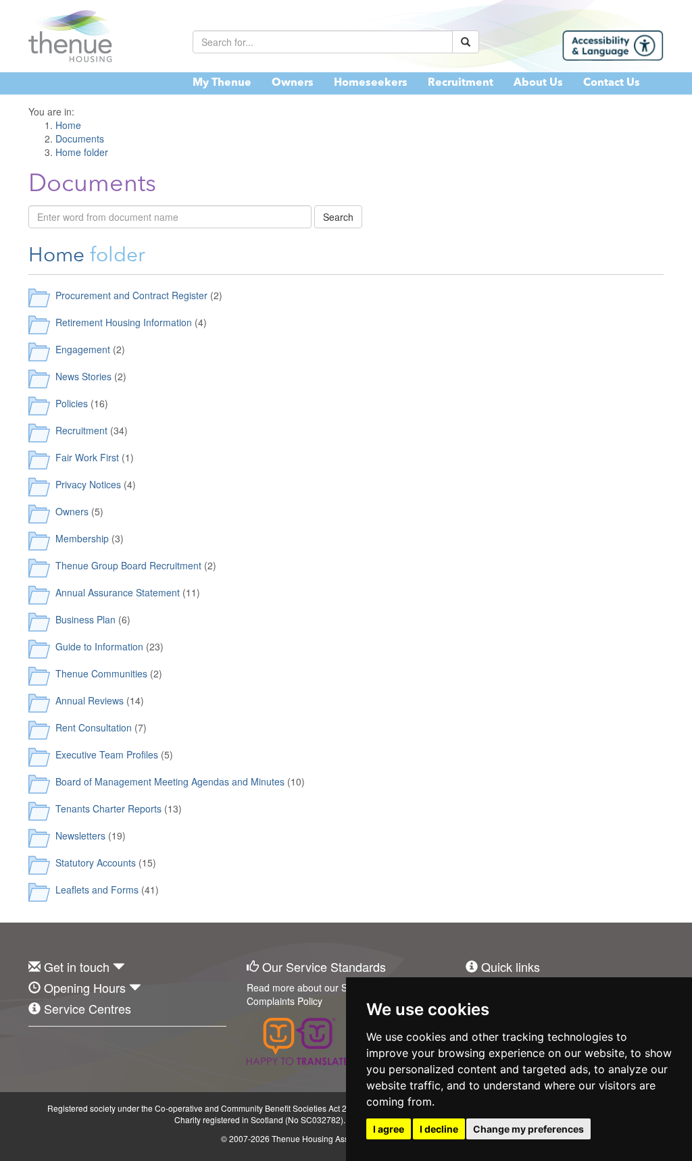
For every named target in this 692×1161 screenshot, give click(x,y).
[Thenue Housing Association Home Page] (100, 36)
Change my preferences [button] (528, 1129)
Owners (293, 83)
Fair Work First (87, 457)
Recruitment (460, 83)
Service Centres (87, 1008)
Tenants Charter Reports (108, 808)
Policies (71, 403)
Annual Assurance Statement (117, 592)
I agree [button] (388, 1129)
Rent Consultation (93, 727)
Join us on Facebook (38, 1047)
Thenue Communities (101, 673)
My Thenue (222, 83)
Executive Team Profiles (106, 754)
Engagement (82, 349)
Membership (82, 538)
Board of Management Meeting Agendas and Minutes (170, 781)
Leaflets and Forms (97, 889)
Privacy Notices (88, 484)
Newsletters (80, 835)
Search (338, 217)
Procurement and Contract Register (131, 295)
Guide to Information (99, 646)
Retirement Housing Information (123, 322)
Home (56, 256)
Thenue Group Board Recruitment (128, 565)
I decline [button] (439, 1129)
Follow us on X (68, 1047)
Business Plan (85, 619)
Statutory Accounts (95, 862)
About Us (538, 83)
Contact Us (611, 83)
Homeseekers (370, 83)
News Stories (83, 376)
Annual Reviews (89, 700)
